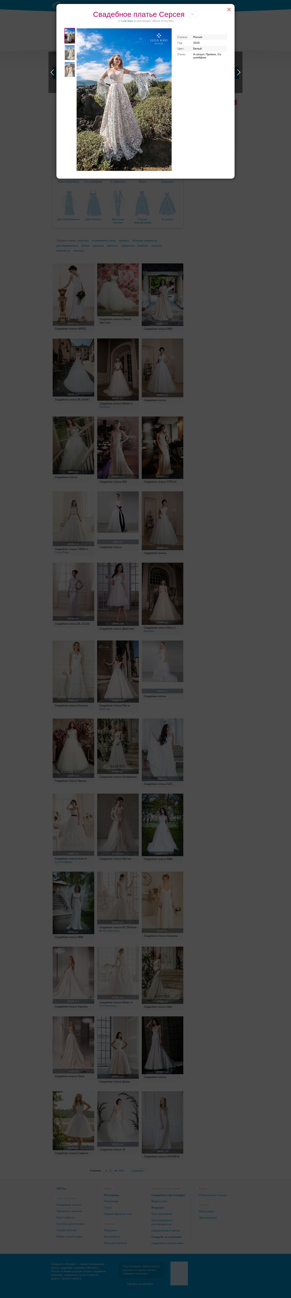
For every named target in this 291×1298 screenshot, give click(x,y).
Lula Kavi (127, 20)
